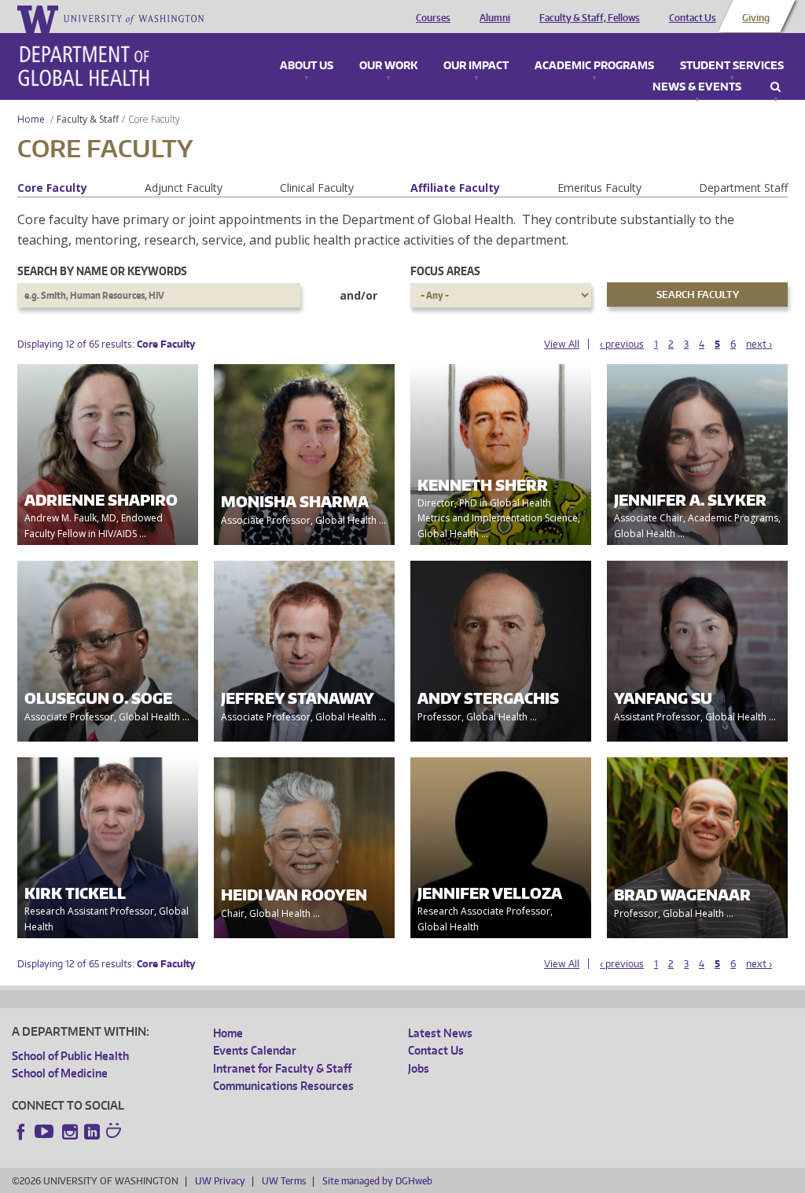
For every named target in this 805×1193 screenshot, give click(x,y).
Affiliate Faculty (455, 187)
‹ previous (622, 344)
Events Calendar (254, 1050)
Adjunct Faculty (183, 187)
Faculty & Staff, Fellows (589, 18)
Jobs (418, 1068)
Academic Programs (594, 66)
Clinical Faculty (317, 187)
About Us (306, 66)
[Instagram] (70, 1131)
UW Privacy (220, 1181)
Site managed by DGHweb (377, 1181)
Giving (756, 18)
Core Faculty (52, 187)
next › (759, 344)
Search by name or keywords (102, 271)
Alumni (495, 18)
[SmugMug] (115, 1132)
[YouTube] (45, 1131)
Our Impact (476, 66)
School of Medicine (60, 1073)
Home (31, 119)
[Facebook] (21, 1131)
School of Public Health (70, 1055)
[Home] (83, 66)
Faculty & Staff (88, 119)
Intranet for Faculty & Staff (282, 1068)
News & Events (696, 87)
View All (561, 344)
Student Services (732, 66)
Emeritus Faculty (599, 187)
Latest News (440, 1033)
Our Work (388, 66)
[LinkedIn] (92, 1131)
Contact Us (692, 18)
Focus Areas (445, 271)
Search (775, 87)
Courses (433, 18)
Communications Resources (283, 1085)
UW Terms (284, 1181)
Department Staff (743, 187)
